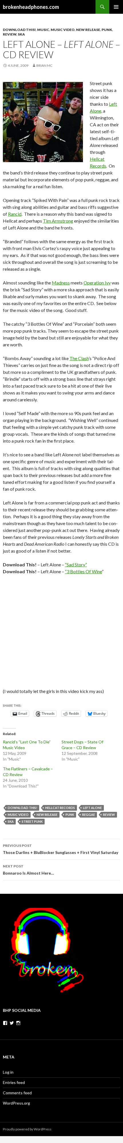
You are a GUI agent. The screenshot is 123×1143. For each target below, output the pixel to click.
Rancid (14, 214)
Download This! (19, 30)
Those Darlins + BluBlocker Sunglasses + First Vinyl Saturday (60, 849)
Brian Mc (44, 65)
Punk (107, 30)
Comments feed (17, 1092)
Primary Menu (116, 7)
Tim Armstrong (58, 220)
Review (9, 34)
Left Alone (92, 808)
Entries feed (14, 1082)
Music (43, 30)
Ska (21, 34)
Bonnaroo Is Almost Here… (28, 869)
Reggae (88, 814)
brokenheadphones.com (31, 7)
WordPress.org (16, 1103)
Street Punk (32, 821)
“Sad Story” (76, 564)
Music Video (63, 30)
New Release (88, 30)
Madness (61, 282)
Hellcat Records (60, 808)
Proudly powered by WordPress (27, 1129)
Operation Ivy (97, 282)
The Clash (79, 358)
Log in (8, 1072)
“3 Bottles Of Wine (83, 571)
